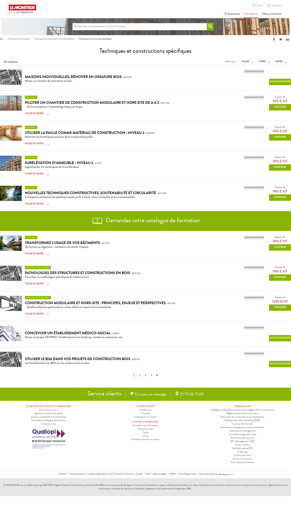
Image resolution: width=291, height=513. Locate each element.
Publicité (62, 474)
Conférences (145, 410)
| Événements (232, 14)
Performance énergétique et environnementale (242, 427)
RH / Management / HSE (242, 441)
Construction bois (242, 455)
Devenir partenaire (77, 474)
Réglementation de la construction (242, 413)
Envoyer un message (150, 395)
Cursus (145, 436)
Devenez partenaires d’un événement (48, 417)
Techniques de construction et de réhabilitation (242, 417)
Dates (279, 61)
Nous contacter (280, 82)
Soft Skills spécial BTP (242, 448)
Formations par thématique (145, 425)
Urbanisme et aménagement (242, 431)
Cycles (145, 432)
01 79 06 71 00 (192, 395)
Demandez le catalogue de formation (48, 420)
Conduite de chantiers (242, 424)
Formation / (130, 474)
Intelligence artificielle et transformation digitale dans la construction (242, 410)
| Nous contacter (272, 14)
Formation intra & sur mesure (145, 439)
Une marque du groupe (208, 474)
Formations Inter (145, 429)
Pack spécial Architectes (242, 462)
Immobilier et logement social (242, 434)
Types (262, 61)
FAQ (148, 474)
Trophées (145, 413)
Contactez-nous (48, 424)
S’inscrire (280, 107)
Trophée (139, 474)
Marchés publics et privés (242, 438)
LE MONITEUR (11, 485)
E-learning (242, 452)
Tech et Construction (242, 459)
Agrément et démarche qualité (48, 413)
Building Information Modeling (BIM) (242, 420)
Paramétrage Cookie (187, 474)
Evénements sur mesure (145, 417)
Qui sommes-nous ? (48, 410)
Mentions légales (160, 474)
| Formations (251, 14)
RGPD (173, 474)
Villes (245, 61)
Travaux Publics (242, 445)
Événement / (119, 474)
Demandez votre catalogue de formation (153, 221)
